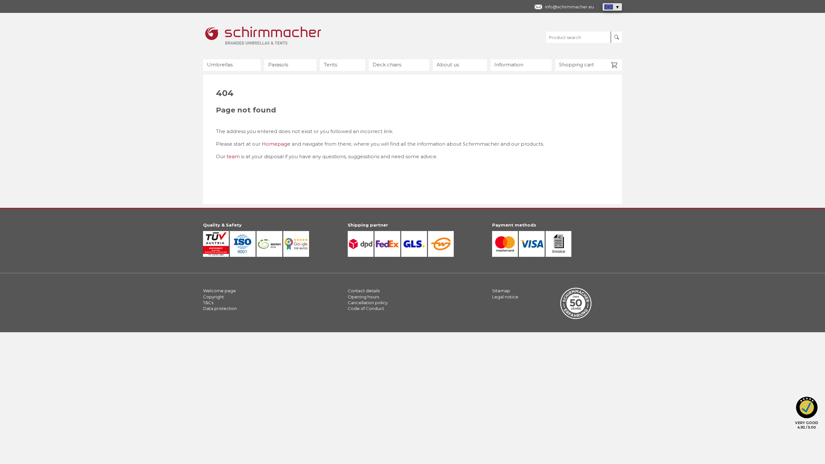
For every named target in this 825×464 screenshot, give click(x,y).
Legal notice (505, 296)
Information (508, 65)
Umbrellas (220, 65)
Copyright (213, 296)
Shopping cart (576, 65)
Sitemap (501, 290)
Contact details (364, 290)
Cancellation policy (368, 302)
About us (448, 65)
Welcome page (219, 290)
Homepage (276, 144)
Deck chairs (387, 65)
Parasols (278, 65)
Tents (330, 65)
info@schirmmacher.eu (569, 6)
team (233, 156)
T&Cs (208, 302)
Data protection (220, 308)
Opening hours (363, 296)
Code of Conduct (366, 308)
